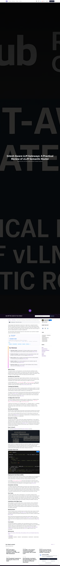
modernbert (44, 336)
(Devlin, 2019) (29, 384)
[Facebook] (43, 328)
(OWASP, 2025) (30, 355)
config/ (11, 400)
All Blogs (9, 319)
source (25, 528)
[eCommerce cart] (36, 1)
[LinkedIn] (40, 1)
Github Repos (14, 319)
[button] (39, 1)
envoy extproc (44, 335)
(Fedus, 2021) (34, 351)
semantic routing (44, 341)
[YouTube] (42, 1)
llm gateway (48, 335)
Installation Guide (16, 428)
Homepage (23, 341)
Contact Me (52, 1)
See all (52, 544)
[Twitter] (45, 328)
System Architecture (25, 428)
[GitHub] (44, 1)
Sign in (47, 1)
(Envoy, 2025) (25, 358)
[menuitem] (10, 1)
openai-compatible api (45, 337)
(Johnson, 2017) (21, 362)
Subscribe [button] (52, 316)
